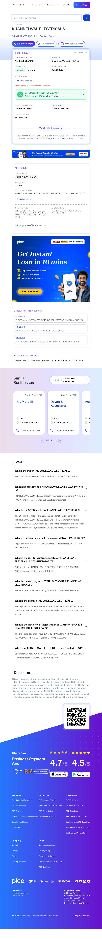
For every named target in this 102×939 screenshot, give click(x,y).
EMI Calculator (72, 811)
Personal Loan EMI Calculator (78, 827)
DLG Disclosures (45, 867)
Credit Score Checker (47, 816)
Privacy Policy (44, 851)
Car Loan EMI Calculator (75, 833)
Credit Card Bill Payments (22, 800)
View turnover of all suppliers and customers (32, 86)
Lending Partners (19, 862)
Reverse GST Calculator (75, 806)
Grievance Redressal (47, 856)
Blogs (14, 856)
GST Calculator (72, 800)
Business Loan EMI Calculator (78, 822)
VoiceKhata (16, 827)
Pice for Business (19, 806)
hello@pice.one (18, 893)
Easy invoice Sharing (20, 822)
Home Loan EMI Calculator (76, 816)
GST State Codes (46, 811)
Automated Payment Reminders (24, 816)
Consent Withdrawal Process (50, 862)
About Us (15, 845)
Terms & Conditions (47, 845)
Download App (81, 5)
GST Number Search (47, 800)
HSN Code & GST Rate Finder (50, 806)
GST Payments (18, 811)
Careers (15, 851)
